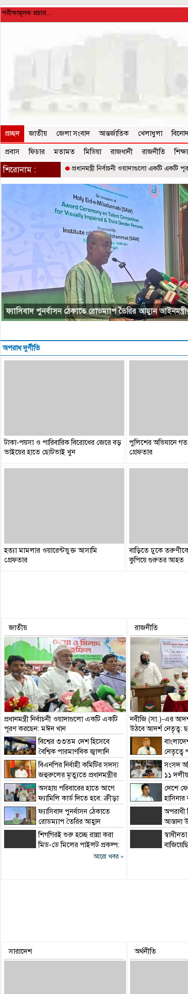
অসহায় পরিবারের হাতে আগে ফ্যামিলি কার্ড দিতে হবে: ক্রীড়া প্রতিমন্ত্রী (61, 798)
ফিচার (37, 151)
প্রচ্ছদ (12, 133)
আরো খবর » (109, 856)
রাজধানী (121, 151)
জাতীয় (38, 133)
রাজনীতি (153, 151)
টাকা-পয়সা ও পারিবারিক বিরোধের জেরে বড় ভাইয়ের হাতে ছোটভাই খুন (62, 447)
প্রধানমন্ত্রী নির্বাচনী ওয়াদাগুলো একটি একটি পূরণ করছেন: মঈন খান (61, 724)
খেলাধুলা (150, 133)
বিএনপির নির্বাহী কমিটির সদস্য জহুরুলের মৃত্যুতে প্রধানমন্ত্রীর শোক (61, 775)
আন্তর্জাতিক (114, 133)
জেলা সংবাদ (73, 133)
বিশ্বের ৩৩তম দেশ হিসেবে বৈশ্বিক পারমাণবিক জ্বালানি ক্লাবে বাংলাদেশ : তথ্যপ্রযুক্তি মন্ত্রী (57, 751)
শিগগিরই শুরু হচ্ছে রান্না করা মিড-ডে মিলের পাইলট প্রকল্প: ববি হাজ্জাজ (62, 845)
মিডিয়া (92, 151)
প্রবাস (12, 151)
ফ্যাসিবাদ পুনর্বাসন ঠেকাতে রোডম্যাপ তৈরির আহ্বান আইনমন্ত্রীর (57, 821)
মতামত (64, 151)
